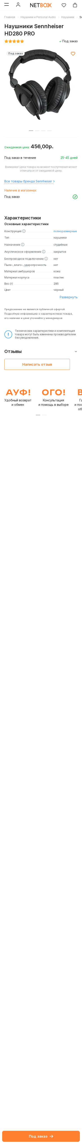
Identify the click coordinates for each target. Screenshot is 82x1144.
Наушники (67, 17)
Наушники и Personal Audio (38, 17)
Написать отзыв (37, 364)
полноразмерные (65, 231)
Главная (9, 17)
